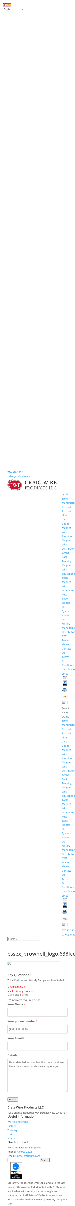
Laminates (68, 590)
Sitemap (12, 1138)
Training (67, 561)
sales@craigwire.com (20, 476)
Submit (12, 1099)
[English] (5, 4)
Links (65, 673)
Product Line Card (66, 515)
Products (67, 507)
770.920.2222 (15, 472)
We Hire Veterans (18, 1121)
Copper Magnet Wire (66, 528)
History (66, 623)
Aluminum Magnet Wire (68, 540)
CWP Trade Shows (65, 640)
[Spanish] (9, 4)
